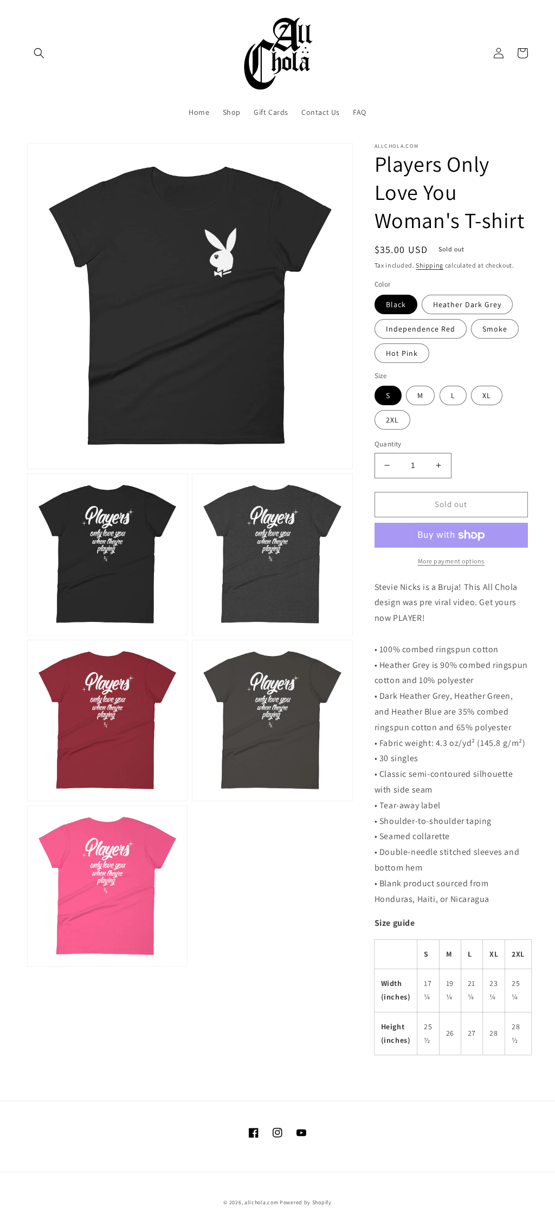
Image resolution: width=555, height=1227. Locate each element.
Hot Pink (402, 353)
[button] (39, 53)
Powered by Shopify (306, 1202)
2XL (392, 420)
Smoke (494, 329)
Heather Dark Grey (467, 304)
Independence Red (420, 329)
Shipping (429, 265)
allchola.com (261, 1202)
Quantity (388, 444)
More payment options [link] (451, 561)
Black (396, 304)
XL (486, 395)
